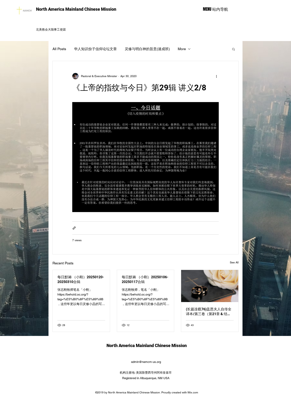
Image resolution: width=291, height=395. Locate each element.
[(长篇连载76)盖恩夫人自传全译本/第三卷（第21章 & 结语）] (209, 286)
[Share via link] (74, 228)
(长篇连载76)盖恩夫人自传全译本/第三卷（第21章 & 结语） (208, 311)
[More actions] (216, 76)
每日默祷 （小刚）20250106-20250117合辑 (145, 279)
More (182, 49)
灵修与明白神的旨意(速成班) (147, 49)
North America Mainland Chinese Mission (76, 9)
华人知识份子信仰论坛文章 (95, 49)
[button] (233, 49)
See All (234, 262)
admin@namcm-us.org (146, 361)
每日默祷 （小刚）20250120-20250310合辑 (80, 279)
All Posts (59, 49)
